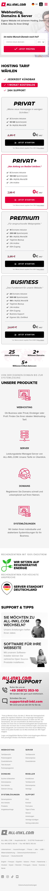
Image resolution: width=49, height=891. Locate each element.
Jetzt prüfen (27, 49)
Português (27, 865)
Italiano (26, 862)
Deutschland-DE (17, 856)
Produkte (4, 806)
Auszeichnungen (19, 849)
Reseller (30, 774)
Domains (6, 774)
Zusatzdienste (30, 761)
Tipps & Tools (30, 810)
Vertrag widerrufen (32, 823)
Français (11, 862)
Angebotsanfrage (7, 810)
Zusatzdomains (6, 761)
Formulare (29, 806)
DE (37, 4)
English (3, 862)
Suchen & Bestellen (8, 779)
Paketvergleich (6, 758)
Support (30, 795)
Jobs (36, 849)
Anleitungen (30, 816)
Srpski (11, 865)
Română (18, 865)
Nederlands (41, 862)
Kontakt (28, 803)
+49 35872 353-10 (24, 690)
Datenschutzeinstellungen (27, 885)
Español (19, 862)
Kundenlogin (41, 4)
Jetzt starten (26, 142)
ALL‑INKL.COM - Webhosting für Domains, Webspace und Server (13, 4)
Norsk (3, 868)
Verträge (29, 789)
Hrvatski (4, 865)
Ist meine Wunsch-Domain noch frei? (21, 37)
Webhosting (7, 750)
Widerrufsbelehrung (8, 853)
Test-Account (5, 765)
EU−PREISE (41, 148)
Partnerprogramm (7, 768)
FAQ (27, 799)
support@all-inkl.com (26, 701)
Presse (29, 849)
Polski (33, 862)
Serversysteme (6, 799)
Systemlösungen (10, 795)
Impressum (5, 856)
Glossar (28, 813)
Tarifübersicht (6, 755)
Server (29, 750)
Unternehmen (6, 849)
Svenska (42, 865)
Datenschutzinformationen (26, 853)
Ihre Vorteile (5, 785)
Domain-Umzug (6, 789)
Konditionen (30, 779)
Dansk (35, 865)
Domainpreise (30, 758)
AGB (41, 849)
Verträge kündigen (32, 820)
